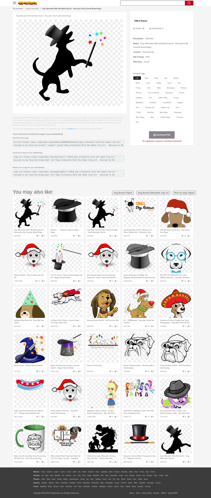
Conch (69, 472)
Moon (111, 472)
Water (131, 472)
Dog (79, 475)
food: (35, 486)
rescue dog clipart (184, 193)
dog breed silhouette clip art (153, 193)
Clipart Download (32, 9)
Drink (62, 486)
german (180, 117)
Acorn (43, 472)
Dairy (50, 486)
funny (138, 88)
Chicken (68, 475)
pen (137, 107)
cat (137, 78)
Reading (72, 483)
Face (134, 479)
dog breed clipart (123, 193)
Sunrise (117, 472)
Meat (80, 486)
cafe (149, 88)
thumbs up (149, 107)
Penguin (149, 475)
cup (165, 78)
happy (179, 102)
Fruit (75, 486)
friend (181, 93)
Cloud (142, 472)
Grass (97, 472)
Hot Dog (147, 486)
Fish (102, 475)
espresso (169, 93)
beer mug (163, 112)
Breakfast (43, 486)
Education (86, 483)
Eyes (92, 479)
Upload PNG (173, 493)
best (152, 117)
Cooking (140, 486)
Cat (63, 475)
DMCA (163, 493)
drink (138, 83)
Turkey (161, 475)
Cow (74, 475)
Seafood (94, 486)
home (105, 479)
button (176, 78)
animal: (36, 475)
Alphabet (142, 483)
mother (65, 479)
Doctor (82, 479)
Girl (114, 479)
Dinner (116, 486)
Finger (140, 479)
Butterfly (57, 475)
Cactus (62, 472)
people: (36, 479)
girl (137, 122)
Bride (53, 479)
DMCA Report (140, 21)
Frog (106, 475)
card (169, 83)
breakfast (139, 102)
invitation (152, 102)
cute (148, 83)
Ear (87, 479)
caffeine (139, 98)
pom (177, 107)
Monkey (132, 475)
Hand (146, 479)
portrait (183, 88)
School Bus (95, 483)
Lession (158, 483)
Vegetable (102, 486)
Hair (109, 479)
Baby (48, 479)
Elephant (96, 475)
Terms (138, 493)
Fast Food (68, 486)
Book (57, 483)
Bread (134, 486)
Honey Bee (113, 475)
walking (98, 479)
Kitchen (109, 486)
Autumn (49, 472)
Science (123, 483)
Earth (74, 472)
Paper (130, 483)
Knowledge (109, 483)
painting (150, 112)
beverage (170, 88)
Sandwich (86, 486)
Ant (43, 475)
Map (102, 483)
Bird (51, 475)
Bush (136, 472)
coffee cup (165, 107)
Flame (84, 472)
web (159, 88)
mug (146, 78)
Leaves (56, 472)
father (123, 479)
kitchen (139, 93)
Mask (43, 479)
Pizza (122, 486)
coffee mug (162, 98)
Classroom (64, 483)
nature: (36, 472)
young (176, 98)
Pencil (79, 483)
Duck (84, 475)
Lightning (104, 472)
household (167, 102)
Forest (153, 472)
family (59, 479)
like (150, 98)
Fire (79, 472)
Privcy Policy (147, 493)
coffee (158, 83)
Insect (121, 475)
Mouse (138, 475)
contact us (71, 129)
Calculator (150, 483)
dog (156, 78)
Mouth (129, 479)
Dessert (55, 486)
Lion (126, 475)
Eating (128, 486)
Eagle (89, 475)
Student (44, 483)
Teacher (51, 483)
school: (36, 483)
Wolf (166, 475)
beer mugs (140, 117)
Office (135, 483)
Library (117, 483)
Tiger (155, 475)
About (131, 493)
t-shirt (138, 112)
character (177, 112)
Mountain (124, 472)
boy (118, 479)
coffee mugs (165, 117)
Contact (156, 493)
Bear (47, 475)
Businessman (74, 479)
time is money (153, 93)
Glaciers (91, 472)
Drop (147, 472)
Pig (144, 475)
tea (179, 83)
